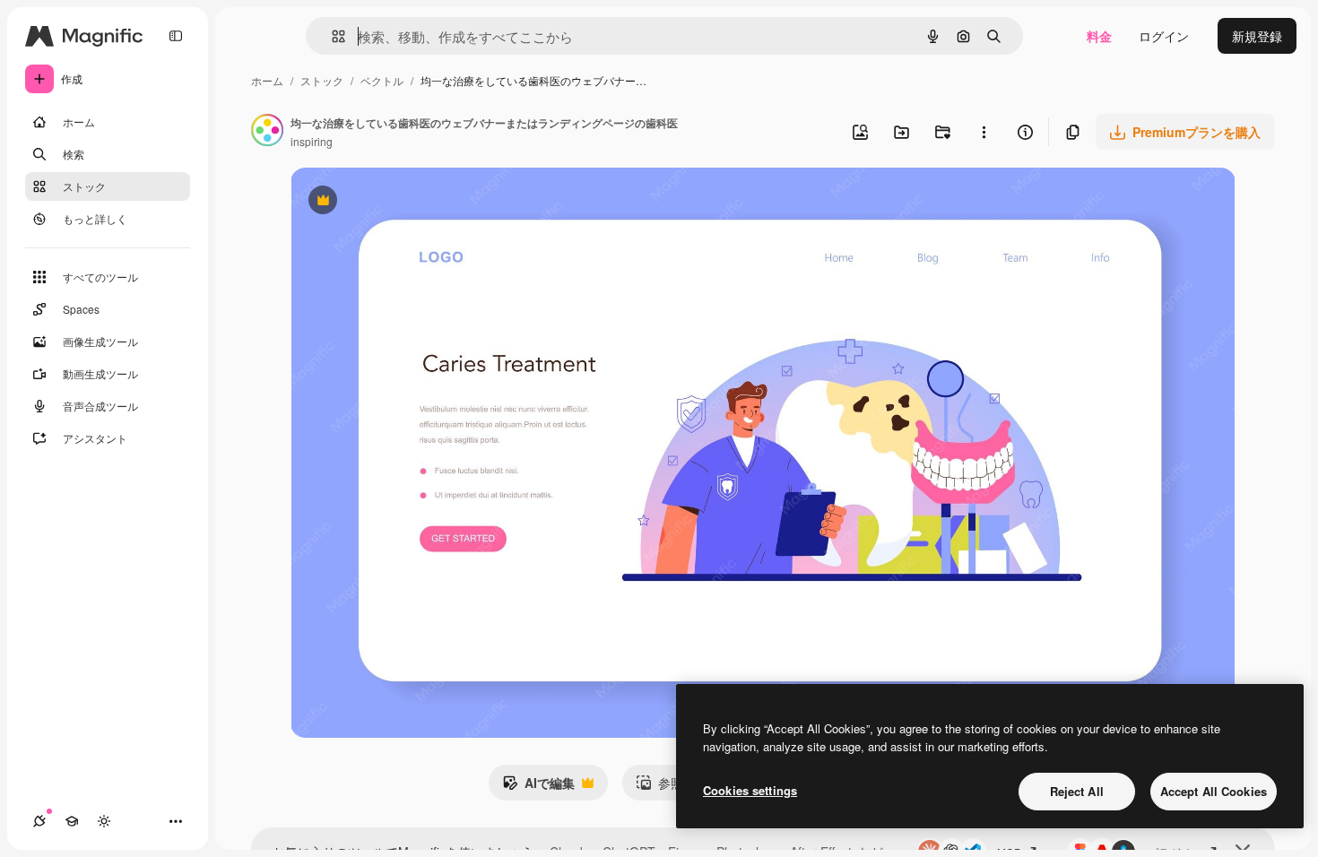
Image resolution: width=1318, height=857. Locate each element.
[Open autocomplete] (331, 36)
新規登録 (1257, 36)
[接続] (39, 821)
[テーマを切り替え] (104, 821)
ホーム (267, 80)
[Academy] (71, 821)
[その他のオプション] (984, 132)
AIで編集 (538, 787)
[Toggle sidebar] (175, 36)
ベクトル (381, 80)
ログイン (1164, 36)
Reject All (1077, 791)
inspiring (311, 141)
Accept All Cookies (1213, 791)
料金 (1099, 36)
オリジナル (413, 202)
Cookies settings (750, 790)
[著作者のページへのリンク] (267, 132)
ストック (321, 80)
